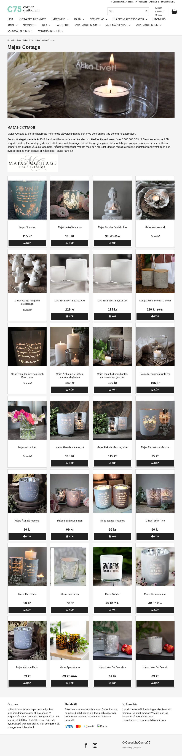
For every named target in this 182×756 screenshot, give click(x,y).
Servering (98, 19)
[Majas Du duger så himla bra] (155, 347)
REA (45, 25)
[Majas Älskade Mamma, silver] (112, 420)
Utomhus (159, 19)
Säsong (29, 25)
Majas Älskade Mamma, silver (112, 447)
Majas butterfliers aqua (70, 227)
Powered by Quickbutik (131, 748)
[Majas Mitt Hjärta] (27, 567)
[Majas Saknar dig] (69, 567)
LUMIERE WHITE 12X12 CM (70, 300)
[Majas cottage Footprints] (112, 493)
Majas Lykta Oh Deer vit (155, 667)
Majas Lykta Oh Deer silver (112, 667)
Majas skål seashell (155, 227)
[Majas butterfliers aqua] (69, 200)
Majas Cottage (48, 40)
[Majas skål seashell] (155, 200)
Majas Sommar (27, 227)
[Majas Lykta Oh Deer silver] (112, 640)
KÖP (28, 243)
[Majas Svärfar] (112, 567)
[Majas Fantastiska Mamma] (155, 420)
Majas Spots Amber (70, 667)
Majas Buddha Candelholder (112, 227)
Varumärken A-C (86, 25)
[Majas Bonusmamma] (155, 567)
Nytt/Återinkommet (32, 19)
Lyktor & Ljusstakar (31, 40)
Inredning (17, 40)
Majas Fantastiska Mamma (155, 447)
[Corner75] (23, 9)
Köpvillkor (159, 11)
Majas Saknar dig (70, 594)
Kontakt (158, 8)
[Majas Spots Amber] (69, 640)
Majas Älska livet (27, 447)
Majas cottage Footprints (112, 520)
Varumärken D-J (117, 25)
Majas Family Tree (155, 520)
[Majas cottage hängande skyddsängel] (27, 273)
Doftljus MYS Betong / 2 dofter (155, 300)
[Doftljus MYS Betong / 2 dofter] (155, 273)
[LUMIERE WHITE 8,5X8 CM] (112, 273)
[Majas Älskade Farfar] (27, 640)
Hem (9, 40)
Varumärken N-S (19, 31)
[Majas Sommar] (27, 200)
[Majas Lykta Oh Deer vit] (155, 640)
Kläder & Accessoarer (129, 19)
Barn (78, 19)
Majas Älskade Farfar (27, 667)
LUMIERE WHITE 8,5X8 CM (112, 300)
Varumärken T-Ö (50, 31)
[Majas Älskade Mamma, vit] (69, 420)
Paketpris (62, 25)
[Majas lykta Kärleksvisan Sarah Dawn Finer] (27, 347)
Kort (11, 25)
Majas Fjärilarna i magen (69, 520)
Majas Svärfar (112, 594)
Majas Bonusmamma (155, 594)
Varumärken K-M (148, 25)
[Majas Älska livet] (27, 420)
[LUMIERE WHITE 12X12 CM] (69, 273)
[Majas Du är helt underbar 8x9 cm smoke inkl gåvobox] (112, 347)
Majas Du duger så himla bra (155, 374)
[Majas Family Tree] (155, 493)
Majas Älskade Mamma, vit (70, 447)
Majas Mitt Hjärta (27, 594)
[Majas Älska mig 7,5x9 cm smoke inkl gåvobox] (69, 347)
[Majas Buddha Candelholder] (112, 200)
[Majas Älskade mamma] (27, 493)
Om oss (158, 15)
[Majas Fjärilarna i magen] (69, 493)
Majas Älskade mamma (27, 520)
